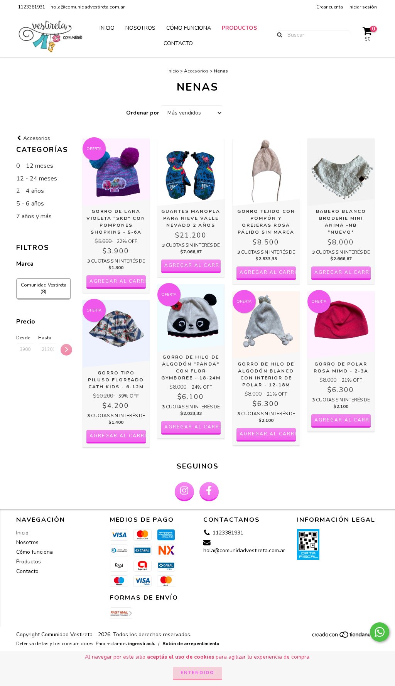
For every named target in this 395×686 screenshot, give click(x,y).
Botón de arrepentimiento (190, 643)
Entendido (197, 672)
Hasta (44, 338)
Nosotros (140, 28)
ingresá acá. (141, 643)
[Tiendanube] (345, 637)
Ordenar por (142, 112)
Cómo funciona (188, 28)
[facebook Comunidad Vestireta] (209, 491)
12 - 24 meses (36, 178)
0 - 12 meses (34, 166)
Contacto (178, 43)
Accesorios (196, 71)
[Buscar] (278, 35)
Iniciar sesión (362, 7)
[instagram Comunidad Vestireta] (184, 491)
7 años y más (34, 216)
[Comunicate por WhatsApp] (379, 632)
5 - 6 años (30, 203)
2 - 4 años (30, 191)
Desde (23, 338)
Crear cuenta (329, 7)
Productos (239, 28)
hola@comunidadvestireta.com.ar (88, 7)
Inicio (107, 28)
